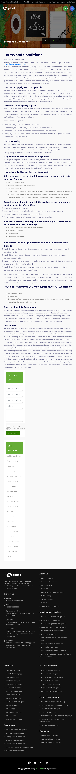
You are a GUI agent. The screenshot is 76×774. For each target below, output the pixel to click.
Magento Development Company (53, 702)
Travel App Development (15, 684)
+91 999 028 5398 (12, 607)
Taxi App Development (14, 681)
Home (47, 41)
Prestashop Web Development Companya (56, 716)
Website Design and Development (53, 624)
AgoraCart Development (50, 725)
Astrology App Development (16, 733)
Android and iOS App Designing (52, 592)
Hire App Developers (13, 698)
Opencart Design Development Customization (51, 720)
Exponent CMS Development (51, 691)
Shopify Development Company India (54, 705)
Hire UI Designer (12, 705)
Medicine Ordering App (13, 719)
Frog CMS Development (49, 681)
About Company (47, 578)
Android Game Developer (15, 702)
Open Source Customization (51, 620)
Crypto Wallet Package (49, 735)
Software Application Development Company (53, 639)
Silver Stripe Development (50, 684)
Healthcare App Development (16, 730)
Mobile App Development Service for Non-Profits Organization (55, 655)
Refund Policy (46, 596)
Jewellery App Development (16, 751)
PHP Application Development (52, 631)
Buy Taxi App (10, 709)
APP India (40, 769)
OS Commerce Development (51, 709)
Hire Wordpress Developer (51, 670)
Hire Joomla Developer (49, 674)
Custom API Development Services (53, 650)
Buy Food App (11, 716)
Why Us (44, 603)
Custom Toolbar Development (52, 644)
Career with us (46, 585)
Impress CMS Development (51, 688)
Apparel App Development (15, 744)
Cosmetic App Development (16, 740)
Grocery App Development (15, 737)
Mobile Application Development (53, 617)
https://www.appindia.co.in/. (15, 64)
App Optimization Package (51, 739)
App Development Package (51, 742)
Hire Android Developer (49, 647)
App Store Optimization (14, 688)
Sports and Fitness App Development (19, 747)
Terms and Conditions (49, 582)
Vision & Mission (47, 599)
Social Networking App (14, 674)
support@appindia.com (14, 601)
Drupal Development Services (52, 677)
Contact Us (45, 589)
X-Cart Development (48, 712)
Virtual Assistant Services (50, 606)
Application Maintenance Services (12, 491)
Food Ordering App (12, 677)
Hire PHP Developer (48, 634)
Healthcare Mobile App (14, 691)
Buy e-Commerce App (13, 712)
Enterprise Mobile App (14, 670)
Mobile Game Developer (14, 695)
